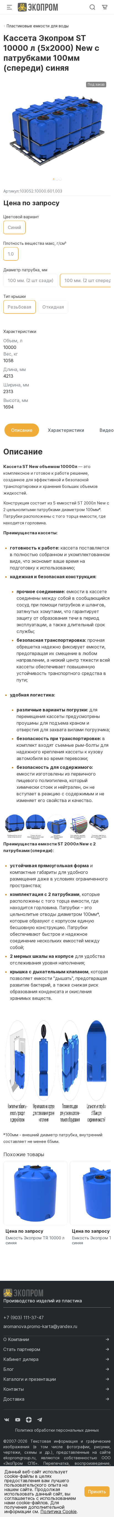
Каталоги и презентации (29, 1379)
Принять (97, 1491)
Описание (21, 430)
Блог (8, 1369)
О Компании (16, 1339)
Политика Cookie (58, 1511)
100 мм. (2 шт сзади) (30, 280)
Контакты (13, 1389)
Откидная (53, 307)
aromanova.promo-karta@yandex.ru (40, 1326)
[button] (54, 179)
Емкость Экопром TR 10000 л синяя (35, 1240)
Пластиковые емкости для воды (38, 25)
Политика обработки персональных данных (57, 1430)
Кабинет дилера (20, 1359)
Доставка (13, 1399)
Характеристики (66, 430)
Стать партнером (21, 1349)
